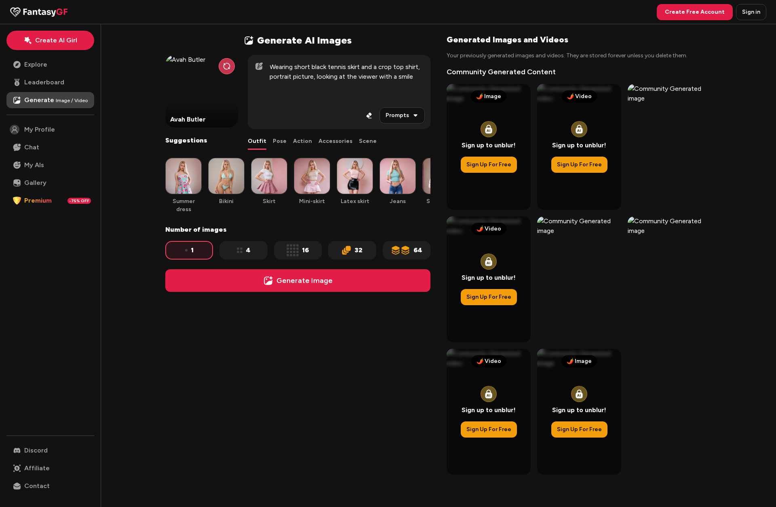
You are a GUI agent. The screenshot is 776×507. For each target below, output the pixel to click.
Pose (280, 141)
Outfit (257, 141)
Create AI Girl (56, 40)
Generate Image (304, 280)
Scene (368, 141)
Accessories (335, 141)
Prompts (397, 115)
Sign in (751, 11)
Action (302, 141)
